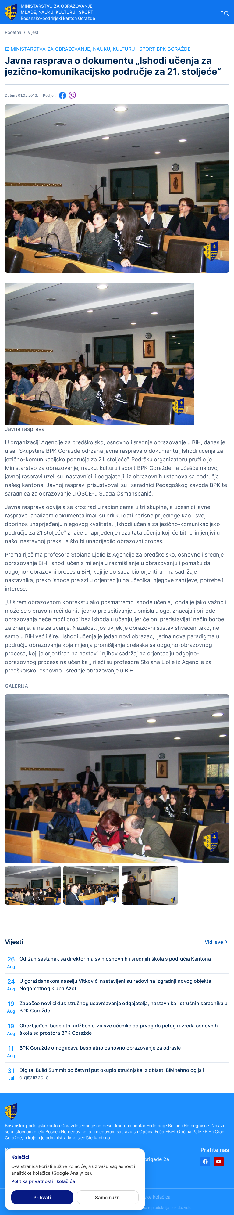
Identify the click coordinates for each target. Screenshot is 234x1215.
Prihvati (42, 1197)
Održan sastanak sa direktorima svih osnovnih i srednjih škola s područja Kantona (115, 959)
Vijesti (33, 32)
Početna (13, 32)
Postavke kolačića (151, 1197)
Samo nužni (108, 1197)
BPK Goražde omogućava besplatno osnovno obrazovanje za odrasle (100, 1048)
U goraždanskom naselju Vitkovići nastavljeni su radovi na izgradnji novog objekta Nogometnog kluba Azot (115, 984)
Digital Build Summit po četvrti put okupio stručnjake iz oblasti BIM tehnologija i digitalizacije (112, 1073)
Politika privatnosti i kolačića (43, 1181)
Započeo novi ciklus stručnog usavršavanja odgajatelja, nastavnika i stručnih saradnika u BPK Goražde (124, 1007)
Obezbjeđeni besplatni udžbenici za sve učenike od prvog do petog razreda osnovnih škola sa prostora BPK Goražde (119, 1029)
